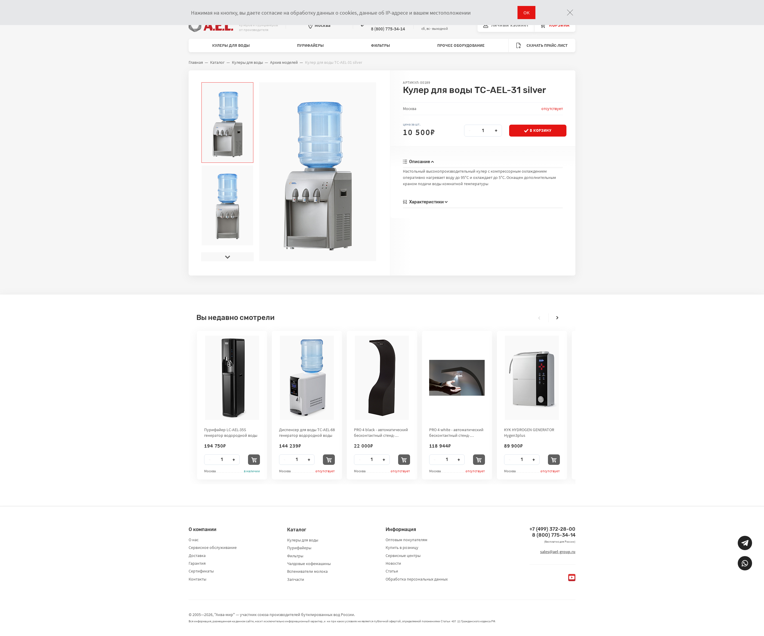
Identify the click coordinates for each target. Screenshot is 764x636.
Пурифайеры (310, 45)
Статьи (392, 571)
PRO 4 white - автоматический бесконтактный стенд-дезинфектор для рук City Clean (456, 432)
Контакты (197, 579)
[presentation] (227, 86)
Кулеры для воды (231, 45)
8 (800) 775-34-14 (553, 535)
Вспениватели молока (307, 571)
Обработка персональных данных (417, 579)
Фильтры (380, 45)
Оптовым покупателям (406, 539)
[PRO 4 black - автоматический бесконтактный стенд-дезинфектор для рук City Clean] (382, 378)
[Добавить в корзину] (254, 459)
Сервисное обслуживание (213, 547)
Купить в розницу (402, 547)
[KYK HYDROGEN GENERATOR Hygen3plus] (532, 378)
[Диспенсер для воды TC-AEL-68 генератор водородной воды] (307, 378)
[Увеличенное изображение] (317, 171)
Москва (322, 25)
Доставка (197, 555)
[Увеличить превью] (227, 122)
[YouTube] (571, 577)
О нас (193, 539)
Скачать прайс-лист (547, 45)
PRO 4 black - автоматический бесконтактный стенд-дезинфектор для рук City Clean (381, 432)
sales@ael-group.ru (557, 551)
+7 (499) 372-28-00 (552, 529)
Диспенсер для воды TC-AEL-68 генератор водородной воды (307, 432)
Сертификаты (201, 571)
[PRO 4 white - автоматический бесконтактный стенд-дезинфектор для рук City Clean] (457, 378)
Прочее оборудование (461, 45)
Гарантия (197, 563)
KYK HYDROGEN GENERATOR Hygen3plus (529, 432)
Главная (196, 62)
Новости (393, 563)
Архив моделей (284, 62)
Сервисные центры (403, 555)
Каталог (217, 62)
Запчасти (295, 579)
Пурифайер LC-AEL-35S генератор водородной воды (230, 432)
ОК (526, 13)
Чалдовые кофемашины (309, 563)
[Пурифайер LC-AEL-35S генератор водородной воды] (232, 378)
